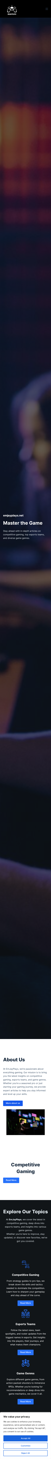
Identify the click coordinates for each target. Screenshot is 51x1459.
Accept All (25, 1438)
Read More (11, 1180)
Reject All (25, 1453)
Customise (25, 1445)
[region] (25, 1435)
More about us (13, 1103)
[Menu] (47, 9)
